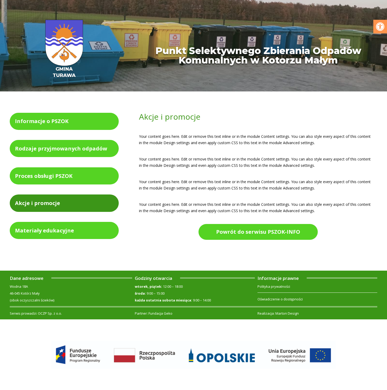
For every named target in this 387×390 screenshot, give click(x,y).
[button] (380, 26)
